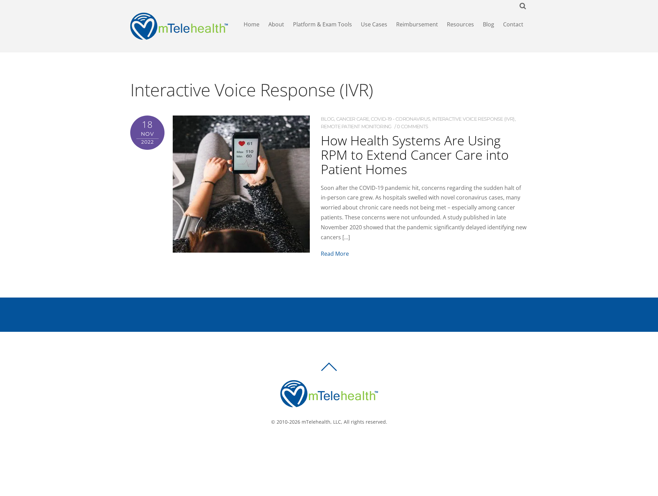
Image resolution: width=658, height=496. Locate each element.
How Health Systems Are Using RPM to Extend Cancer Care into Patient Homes (415, 154)
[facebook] (321, 445)
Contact (513, 24)
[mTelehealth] (179, 36)
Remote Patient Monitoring (356, 126)
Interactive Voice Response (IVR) (473, 119)
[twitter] (331, 445)
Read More (335, 253)
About (276, 24)
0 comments (412, 126)
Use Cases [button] (374, 24)
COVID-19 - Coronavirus (400, 119)
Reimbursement (417, 24)
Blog (488, 24)
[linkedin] (341, 445)
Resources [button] (460, 24)
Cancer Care (352, 119)
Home (251, 24)
